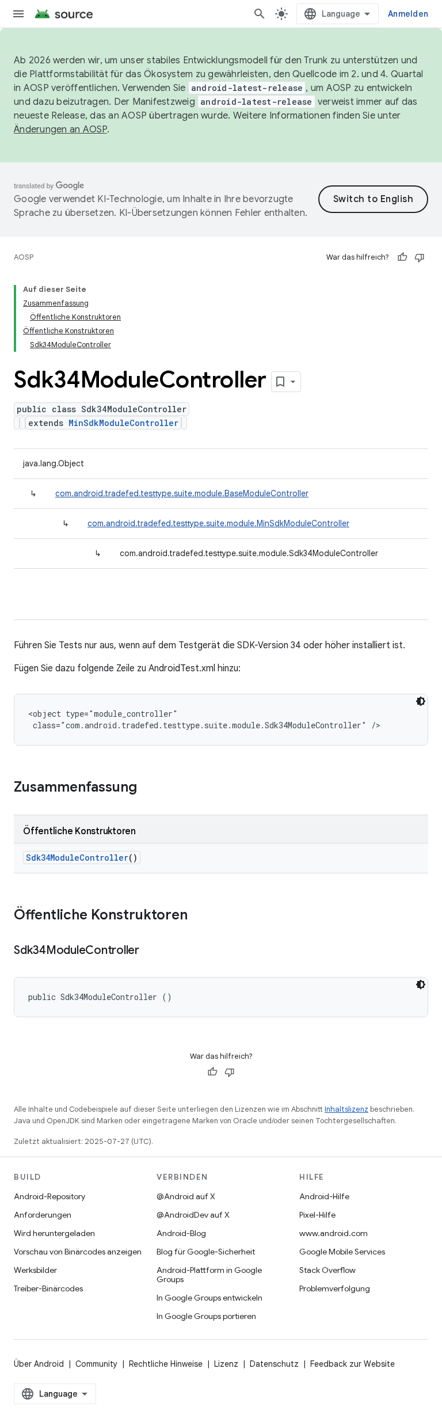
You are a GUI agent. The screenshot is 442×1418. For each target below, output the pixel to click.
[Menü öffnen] (18, 14)
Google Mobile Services (342, 1251)
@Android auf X (186, 1196)
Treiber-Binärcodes (48, 1288)
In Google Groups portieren (206, 1316)
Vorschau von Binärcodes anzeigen (78, 1251)
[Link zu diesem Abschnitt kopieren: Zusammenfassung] (148, 788)
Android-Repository (49, 1196)
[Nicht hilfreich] (419, 257)
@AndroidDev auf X (193, 1215)
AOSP (23, 257)
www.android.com (333, 1233)
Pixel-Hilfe (317, 1215)
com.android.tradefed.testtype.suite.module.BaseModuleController (181, 493)
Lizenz (226, 1363)
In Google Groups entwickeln (209, 1297)
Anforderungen (42, 1215)
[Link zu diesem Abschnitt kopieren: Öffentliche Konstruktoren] (199, 916)
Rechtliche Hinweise (166, 1363)
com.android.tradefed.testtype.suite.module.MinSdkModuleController (218, 523)
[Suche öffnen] (259, 14)
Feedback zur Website (352, 1363)
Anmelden (408, 14)
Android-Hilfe (324, 1196)
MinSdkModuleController (123, 422)
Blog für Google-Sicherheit (206, 1251)
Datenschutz (274, 1363)
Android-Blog (181, 1233)
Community (96, 1363)
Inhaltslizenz (346, 1109)
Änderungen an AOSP (60, 129)
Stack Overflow (327, 1270)
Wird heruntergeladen (54, 1233)
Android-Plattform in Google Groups (209, 1274)
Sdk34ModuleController (77, 857)
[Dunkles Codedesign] (421, 701)
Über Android (39, 1363)
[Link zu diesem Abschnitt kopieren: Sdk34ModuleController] (150, 951)
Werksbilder (35, 1270)
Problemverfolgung (334, 1288)
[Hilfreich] (402, 257)
